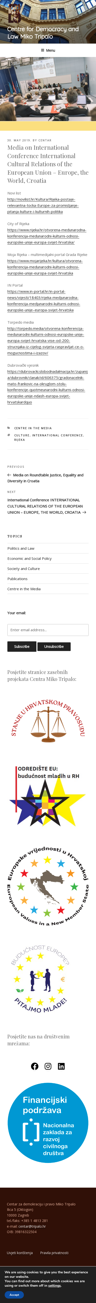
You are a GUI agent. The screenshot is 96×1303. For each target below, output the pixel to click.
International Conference (57, 435)
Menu (50, 50)
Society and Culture (23, 568)
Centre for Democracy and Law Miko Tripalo (43, 32)
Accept (14, 1295)
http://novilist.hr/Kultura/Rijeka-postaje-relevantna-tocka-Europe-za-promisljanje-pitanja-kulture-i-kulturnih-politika (43, 205)
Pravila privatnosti (54, 1252)
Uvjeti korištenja (20, 1252)
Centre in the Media (33, 428)
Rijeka (19, 439)
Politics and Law (20, 548)
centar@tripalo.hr (32, 1226)
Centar (45, 140)
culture (22, 435)
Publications (17, 578)
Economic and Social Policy (29, 558)
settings (54, 1285)
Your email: (16, 612)
